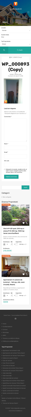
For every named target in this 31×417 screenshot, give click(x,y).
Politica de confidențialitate (10, 341)
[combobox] (15, 31)
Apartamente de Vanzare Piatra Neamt (14, 355)
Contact (5, 329)
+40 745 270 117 (17, 9)
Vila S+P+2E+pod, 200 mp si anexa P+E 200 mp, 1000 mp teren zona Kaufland (13, 231)
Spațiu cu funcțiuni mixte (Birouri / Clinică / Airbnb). (14, 399)
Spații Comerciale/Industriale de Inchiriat (14, 385)
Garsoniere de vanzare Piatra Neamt (13, 370)
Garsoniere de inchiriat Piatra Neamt (13, 368)
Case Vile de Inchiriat (9, 363)
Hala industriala (7, 373)
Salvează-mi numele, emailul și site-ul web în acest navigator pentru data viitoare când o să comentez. (16, 171)
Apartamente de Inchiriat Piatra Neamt (14, 353)
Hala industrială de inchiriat (10, 378)
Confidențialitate (7, 326)
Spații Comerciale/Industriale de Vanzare (14, 388)
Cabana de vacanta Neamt (10, 358)
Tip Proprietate (5, 41)
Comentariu (8, 116)
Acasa (4, 323)
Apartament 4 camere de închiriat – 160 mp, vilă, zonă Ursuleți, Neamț (13, 282)
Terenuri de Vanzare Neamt (10, 403)
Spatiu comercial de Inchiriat (11, 390)
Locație (3, 28)
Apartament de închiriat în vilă (11, 350)
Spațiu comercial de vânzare (11, 393)
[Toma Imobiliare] (15, 5)
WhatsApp (6, 332)
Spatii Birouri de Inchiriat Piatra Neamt (13, 380)
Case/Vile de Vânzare (9, 365)
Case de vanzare (7, 360)
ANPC (4, 335)
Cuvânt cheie (5, 35)
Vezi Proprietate (15, 221)
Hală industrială (7, 375)
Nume (6, 144)
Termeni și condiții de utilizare (11, 338)
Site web (6, 161)
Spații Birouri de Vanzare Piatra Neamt (13, 383)
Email (6, 152)
